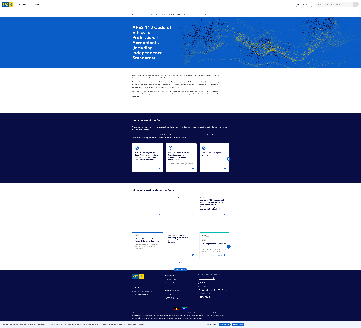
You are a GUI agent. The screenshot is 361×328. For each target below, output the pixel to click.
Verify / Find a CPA (304, 4)
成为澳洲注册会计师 (172, 298)
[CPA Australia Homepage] (8, 4)
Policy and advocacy (172, 290)
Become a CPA (170, 275)
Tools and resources (171, 287)
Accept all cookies (238, 324)
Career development (172, 283)
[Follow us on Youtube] (204, 297)
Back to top (179, 270)
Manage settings (211, 324)
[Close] (358, 324)
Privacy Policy (141, 324)
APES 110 (150, 75)
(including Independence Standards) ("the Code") (185, 75)
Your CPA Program (171, 279)
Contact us (136, 285)
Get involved (136, 288)
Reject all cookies (225, 324)
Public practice (170, 294)
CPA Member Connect (141, 294)
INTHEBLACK (204, 282)
